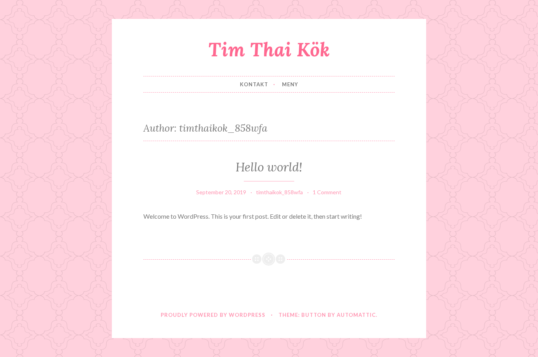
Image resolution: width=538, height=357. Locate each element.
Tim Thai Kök (269, 49)
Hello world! (269, 167)
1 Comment (327, 192)
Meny (290, 84)
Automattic (356, 315)
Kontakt (254, 84)
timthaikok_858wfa (279, 192)
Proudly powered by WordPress (213, 315)
